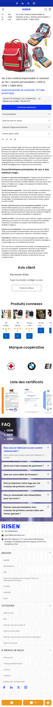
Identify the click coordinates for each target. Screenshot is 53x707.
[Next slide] (47, 364)
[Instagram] (34, 3)
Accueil (3, 17)
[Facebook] (17, 3)
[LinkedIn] (22, 3)
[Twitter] (28, 3)
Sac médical (10, 17)
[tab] (20, 70)
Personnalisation (9, 114)
